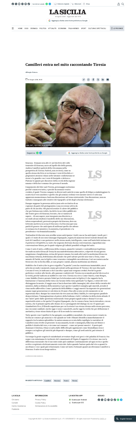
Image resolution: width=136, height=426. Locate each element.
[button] (118, 4)
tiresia (74, 381)
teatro (66, 381)
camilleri (47, 381)
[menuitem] (20, 28)
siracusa (57, 381)
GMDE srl (103, 419)
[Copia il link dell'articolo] (84, 80)
